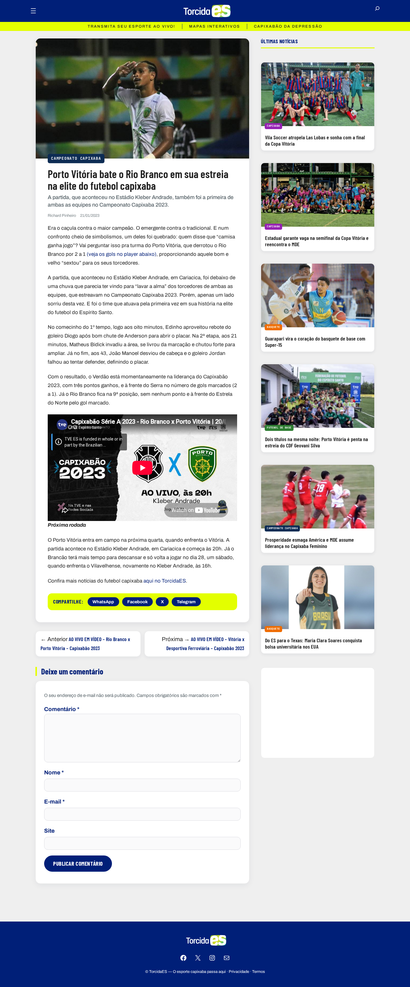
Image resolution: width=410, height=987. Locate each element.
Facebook (137, 601)
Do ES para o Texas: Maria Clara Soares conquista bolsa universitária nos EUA (313, 643)
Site (49, 831)
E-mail (54, 801)
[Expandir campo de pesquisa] (377, 11)
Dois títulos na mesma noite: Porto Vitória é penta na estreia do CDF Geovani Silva (316, 442)
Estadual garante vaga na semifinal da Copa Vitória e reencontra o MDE (317, 241)
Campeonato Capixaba (76, 158)
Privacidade (239, 972)
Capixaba (273, 126)
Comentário (62, 709)
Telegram (186, 601)
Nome (54, 772)
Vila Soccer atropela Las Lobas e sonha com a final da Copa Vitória (315, 140)
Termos (258, 972)
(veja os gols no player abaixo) (121, 254)
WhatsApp (103, 601)
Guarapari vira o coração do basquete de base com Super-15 (315, 341)
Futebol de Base (279, 427)
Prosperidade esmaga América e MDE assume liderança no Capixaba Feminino (309, 543)
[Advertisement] (317, 713)
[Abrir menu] (33, 10)
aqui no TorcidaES (164, 581)
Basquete (273, 327)
